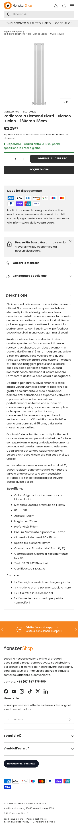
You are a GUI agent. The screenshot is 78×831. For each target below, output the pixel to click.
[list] (39, 74)
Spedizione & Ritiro (13, 819)
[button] (64, 6)
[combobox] (39, 14)
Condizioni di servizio (44, 822)
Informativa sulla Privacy (16, 822)
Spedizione (30, 134)
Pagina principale (13, 32)
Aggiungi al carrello (52, 159)
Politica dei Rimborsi (36, 819)
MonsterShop (11, 112)
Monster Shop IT (20, 814)
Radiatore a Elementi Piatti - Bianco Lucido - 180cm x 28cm (34, 34)
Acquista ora (39, 170)
